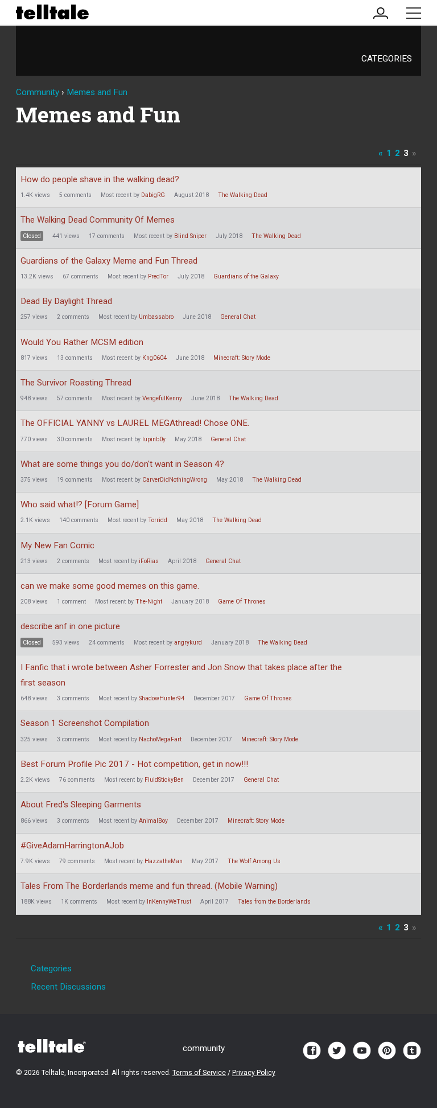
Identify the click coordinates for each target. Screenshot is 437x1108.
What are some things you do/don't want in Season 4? (122, 464)
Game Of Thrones (242, 601)
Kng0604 (154, 358)
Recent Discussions (68, 987)
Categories (386, 59)
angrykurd (188, 642)
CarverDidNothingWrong (174, 479)
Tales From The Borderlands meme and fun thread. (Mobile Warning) (149, 886)
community (204, 1048)
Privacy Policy (253, 1073)
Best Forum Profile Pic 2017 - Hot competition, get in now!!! (134, 764)
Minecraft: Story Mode (241, 358)
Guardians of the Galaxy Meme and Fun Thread (108, 261)
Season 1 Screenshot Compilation (84, 723)
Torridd (157, 520)
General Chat (237, 317)
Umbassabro (156, 317)
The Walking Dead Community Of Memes (97, 220)
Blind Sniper (190, 236)
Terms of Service (199, 1073)
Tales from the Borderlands (274, 901)
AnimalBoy (153, 820)
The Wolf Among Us (254, 861)
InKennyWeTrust (169, 901)
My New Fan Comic (57, 545)
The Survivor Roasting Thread (75, 382)
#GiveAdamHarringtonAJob (72, 845)
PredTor (158, 276)
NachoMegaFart (160, 739)
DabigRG (153, 195)
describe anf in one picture (70, 626)
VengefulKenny (162, 398)
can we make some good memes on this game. (109, 586)
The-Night (148, 601)
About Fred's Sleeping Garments (80, 804)
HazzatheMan (164, 861)
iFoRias (149, 561)
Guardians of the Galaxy (246, 276)
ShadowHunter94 (161, 698)
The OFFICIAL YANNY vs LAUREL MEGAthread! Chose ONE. (134, 423)
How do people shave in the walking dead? (99, 179)
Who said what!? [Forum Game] (79, 504)
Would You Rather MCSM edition (81, 342)
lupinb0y (154, 439)
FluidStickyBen (164, 779)
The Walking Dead (242, 195)
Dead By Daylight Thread (66, 301)
